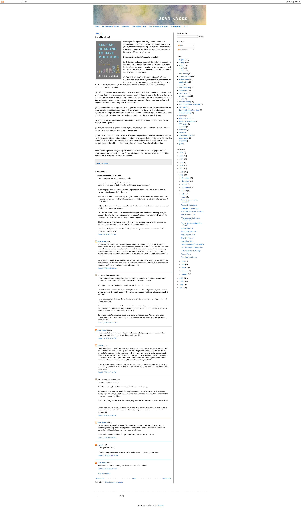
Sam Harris (183, 93)
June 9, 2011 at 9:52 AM (107, 234)
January (185, 274)
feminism (182, 127)
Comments (184, 50)
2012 (182, 172)
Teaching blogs (176, 26)
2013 (182, 169)
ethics (181, 65)
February (185, 271)
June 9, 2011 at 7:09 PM (107, 438)
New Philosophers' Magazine (192, 247)
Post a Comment (104, 473)
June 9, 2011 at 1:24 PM (107, 338)
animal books (184, 79)
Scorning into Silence (189, 257)
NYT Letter (183, 124)
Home (134, 478)
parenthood (105, 163)
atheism (182, 71)
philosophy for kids (186, 135)
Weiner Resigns (187, 228)
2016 (182, 159)
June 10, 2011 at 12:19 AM (108, 455)
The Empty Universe (188, 231)
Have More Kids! (187, 241)
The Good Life (184, 88)
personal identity (185, 102)
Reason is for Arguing (189, 205)
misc (180, 68)
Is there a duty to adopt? (190, 208)
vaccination (183, 107)
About (97, 26)
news (181, 85)
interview (182, 132)
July (183, 194)
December (186, 178)
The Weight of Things (139, 26)
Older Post (167, 478)
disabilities (183, 141)
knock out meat (184, 118)
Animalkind (125, 26)
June (184, 197)
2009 (182, 281)
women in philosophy (187, 121)
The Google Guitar (188, 235)
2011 (182, 175)
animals (182, 62)
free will (182, 116)
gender (181, 99)
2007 (182, 288)
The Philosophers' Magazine (158, 26)
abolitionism (183, 82)
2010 (182, 278)
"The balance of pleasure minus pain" (190, 219)
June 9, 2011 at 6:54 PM (107, 415)
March (184, 267)
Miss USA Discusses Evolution (192, 211)
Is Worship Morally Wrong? (191, 251)
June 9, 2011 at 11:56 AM (107, 268)
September (186, 187)
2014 (182, 165)
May (183, 261)
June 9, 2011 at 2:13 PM (107, 372)
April (183, 264)
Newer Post (100, 478)
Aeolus (100, 345)
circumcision (183, 138)
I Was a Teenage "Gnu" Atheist (192, 244)
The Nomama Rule (188, 215)
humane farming (185, 113)
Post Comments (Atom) (114, 482)
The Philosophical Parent (110, 26)
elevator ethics (184, 96)
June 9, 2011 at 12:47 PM (107, 323)
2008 (182, 284)
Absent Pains (186, 254)
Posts (182, 45)
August (184, 191)
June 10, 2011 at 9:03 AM (107, 469)
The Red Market (187, 238)
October (185, 184)
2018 (182, 153)
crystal (100, 445)
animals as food (185, 76)
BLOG (186, 26)
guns (181, 144)
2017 (182, 156)
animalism (183, 130)
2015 (182, 162)
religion (181, 60)
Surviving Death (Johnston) (189, 110)
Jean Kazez (102, 241)
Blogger (160, 505)
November (186, 181)
